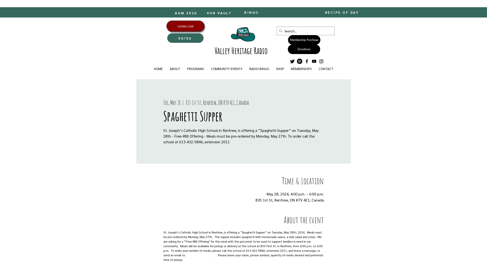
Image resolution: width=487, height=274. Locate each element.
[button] (175, 68)
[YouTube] (314, 61)
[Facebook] (307, 61)
